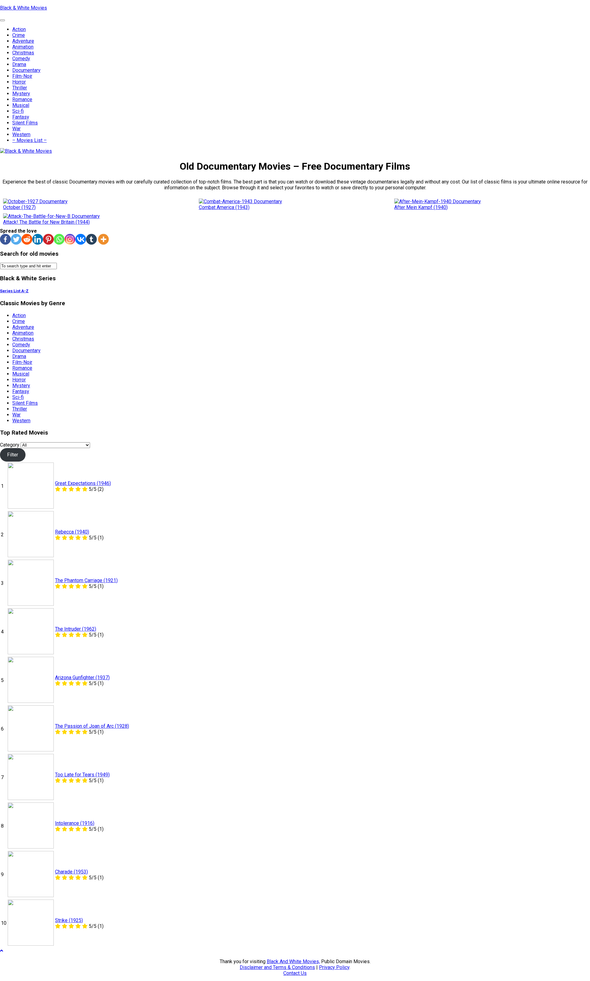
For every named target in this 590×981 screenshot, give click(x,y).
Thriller (19, 88)
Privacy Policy (334, 967)
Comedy (21, 58)
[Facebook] (5, 239)
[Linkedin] (37, 239)
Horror (19, 82)
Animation (22, 47)
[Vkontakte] (80, 239)
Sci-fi (18, 111)
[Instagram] (70, 239)
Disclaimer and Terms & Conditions (277, 967)
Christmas (23, 53)
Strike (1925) (69, 920)
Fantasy (20, 117)
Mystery (21, 94)
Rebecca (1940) (72, 532)
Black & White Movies (23, 8)
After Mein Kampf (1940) (421, 207)
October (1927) (19, 207)
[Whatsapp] (59, 239)
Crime (18, 35)
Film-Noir (22, 76)
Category (9, 445)
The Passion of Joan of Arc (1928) (92, 726)
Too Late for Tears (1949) (82, 775)
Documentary (26, 70)
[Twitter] (16, 239)
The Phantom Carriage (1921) (86, 580)
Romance (22, 99)
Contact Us (295, 973)
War (16, 129)
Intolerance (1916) (74, 823)
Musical (20, 105)
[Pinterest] (48, 239)
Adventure (23, 41)
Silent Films (25, 123)
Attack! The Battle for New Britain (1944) (46, 222)
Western (21, 134)
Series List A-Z (14, 291)
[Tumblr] (91, 239)
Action (19, 29)
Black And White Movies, (293, 961)
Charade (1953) (71, 872)
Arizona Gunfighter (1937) (82, 677)
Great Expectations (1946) (83, 483)
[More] (103, 239)
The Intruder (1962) (75, 629)
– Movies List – (29, 140)
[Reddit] (27, 239)
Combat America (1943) (224, 207)
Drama (19, 64)
